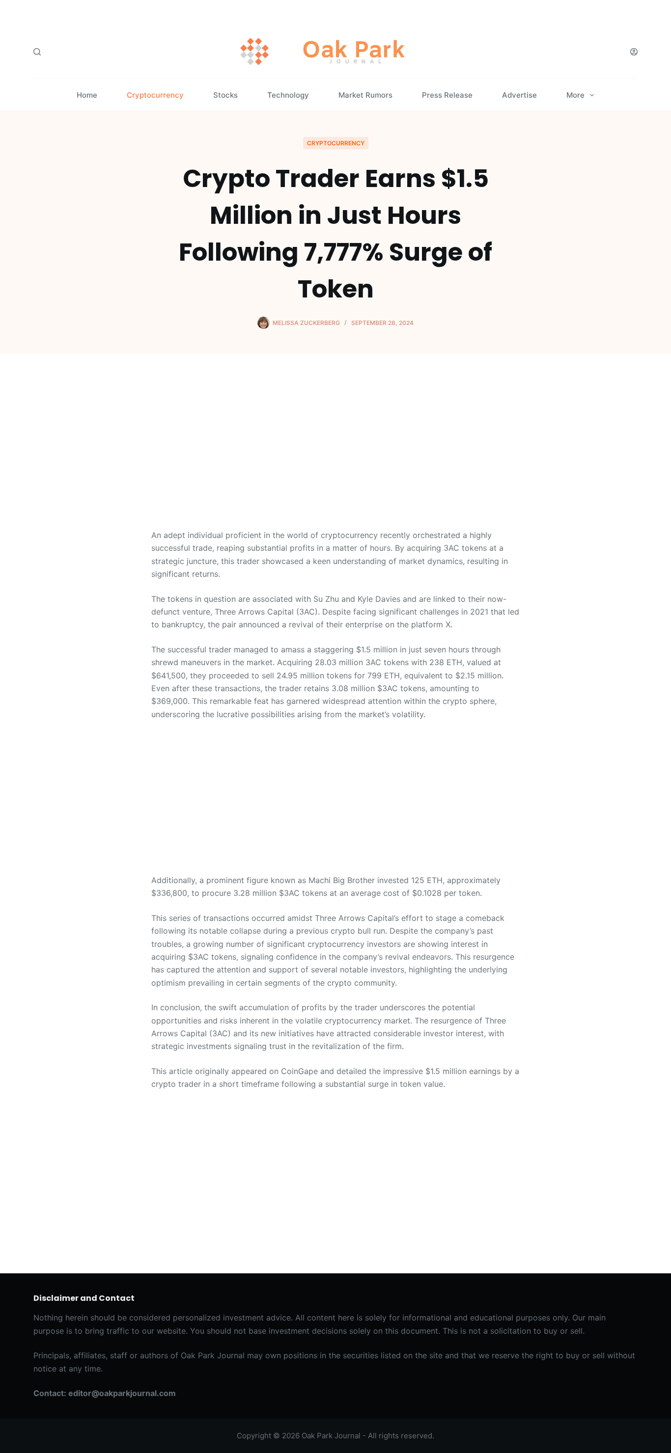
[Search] (37, 51)
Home (87, 95)
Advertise (519, 95)
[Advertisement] (335, 456)
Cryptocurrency (155, 95)
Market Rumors (365, 95)
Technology (288, 95)
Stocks (225, 95)
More (575, 95)
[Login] (634, 51)
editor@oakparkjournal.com (122, 1393)
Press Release (447, 95)
